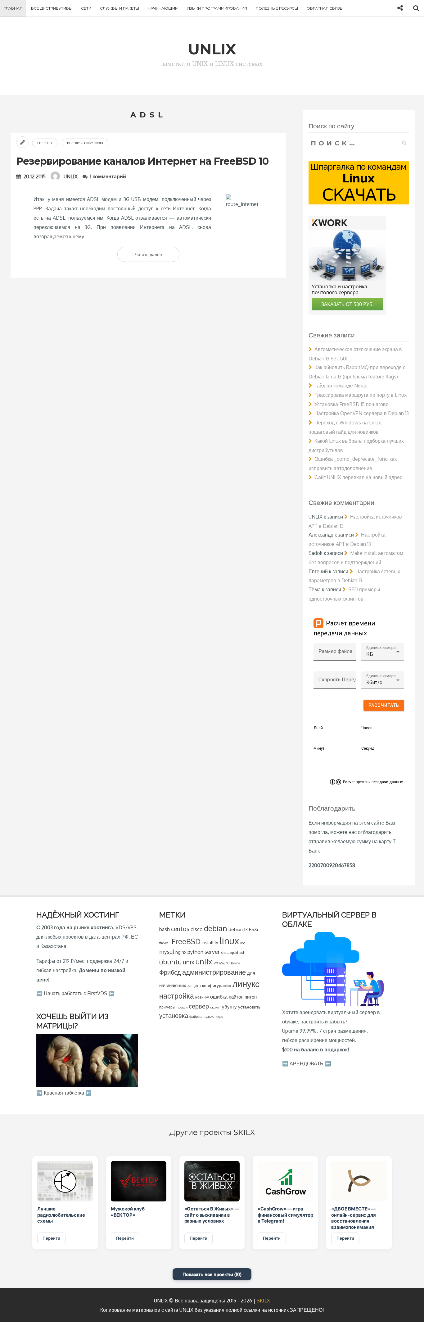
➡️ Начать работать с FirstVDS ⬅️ (75, 993)
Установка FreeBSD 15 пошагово (351, 404)
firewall (164, 942)
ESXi (253, 929)
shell (224, 952)
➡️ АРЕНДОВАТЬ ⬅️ (306, 1063)
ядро (219, 1016)
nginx (180, 952)
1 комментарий (108, 176)
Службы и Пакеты (119, 8)
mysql (166, 951)
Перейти (51, 1238)
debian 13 (238, 929)
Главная (13, 8)
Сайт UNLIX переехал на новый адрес (358, 477)
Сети (86, 8)
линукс (245, 983)
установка (173, 1015)
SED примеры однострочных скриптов (344, 594)
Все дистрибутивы (51, 8)
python (195, 952)
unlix (204, 961)
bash (164, 929)
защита (194, 985)
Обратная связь (324, 8)
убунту (229, 1007)
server (212, 951)
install (208, 942)
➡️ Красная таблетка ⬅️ (64, 1093)
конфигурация (216, 985)
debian (215, 928)
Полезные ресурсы (277, 8)
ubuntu (170, 961)
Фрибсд (170, 972)
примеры (167, 1007)
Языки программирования (217, 8)
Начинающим (163, 8)
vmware (222, 962)
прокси (182, 1007)
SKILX (263, 1300)
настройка (176, 995)
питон (251, 997)
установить (249, 1006)
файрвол (196, 1016)
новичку (202, 997)
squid (234, 952)
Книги (235, 963)
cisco (197, 929)
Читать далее (157, 256)
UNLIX (71, 176)
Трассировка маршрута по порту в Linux (360, 395)
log (243, 942)
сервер (199, 1006)
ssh (242, 952)
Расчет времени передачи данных (373, 782)
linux (229, 940)
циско (209, 1016)
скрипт (215, 1007)
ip (216, 942)
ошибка (219, 996)
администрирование (214, 972)
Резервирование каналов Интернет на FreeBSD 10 (142, 161)
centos (180, 929)
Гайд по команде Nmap (341, 385)
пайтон (236, 997)
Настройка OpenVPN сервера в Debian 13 (361, 413)
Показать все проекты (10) (212, 1274)
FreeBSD (44, 143)
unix (188, 962)
